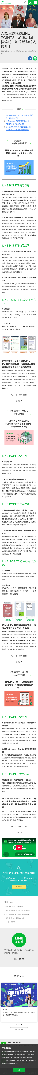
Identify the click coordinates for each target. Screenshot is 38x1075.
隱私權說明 (13, 1063)
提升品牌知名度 (19, 918)
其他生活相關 (10, 914)
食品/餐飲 (9, 918)
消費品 (18, 914)
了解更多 (19, 401)
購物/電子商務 (10, 910)
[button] (16, 1024)
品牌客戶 (8, 907)
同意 (19, 1070)
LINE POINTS (10, 922)
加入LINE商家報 (19, 959)
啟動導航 (19, 886)
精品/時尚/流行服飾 (23, 910)
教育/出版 (26, 914)
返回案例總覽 (19, 1029)
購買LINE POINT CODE (19, 395)
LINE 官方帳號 (18, 907)
